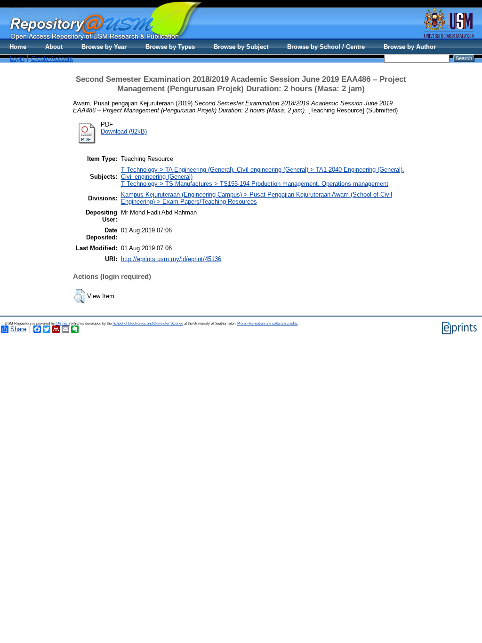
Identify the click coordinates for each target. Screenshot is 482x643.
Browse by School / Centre (326, 46)
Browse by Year (104, 46)
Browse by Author (410, 46)
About (54, 46)
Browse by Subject (241, 46)
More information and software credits (267, 323)
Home (17, 46)
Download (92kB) (124, 131)
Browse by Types (170, 46)
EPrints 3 (63, 323)
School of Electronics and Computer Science (147, 323)
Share (18, 329)
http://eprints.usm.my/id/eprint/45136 (171, 258)
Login (17, 58)
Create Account (52, 58)
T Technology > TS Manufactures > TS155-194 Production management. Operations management (254, 183)
